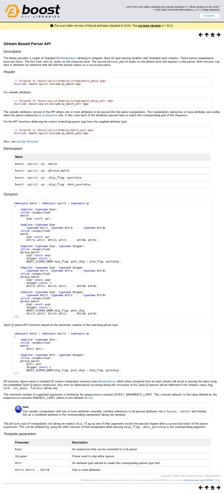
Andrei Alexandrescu (183, 9)
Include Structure (27, 141)
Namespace (13, 148)
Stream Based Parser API (27, 44)
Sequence (51, 115)
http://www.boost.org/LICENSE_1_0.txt (202, 480)
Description (12, 51)
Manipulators (68, 58)
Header (9, 72)
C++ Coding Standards (208, 9)
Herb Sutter (161, 9)
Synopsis (11, 194)
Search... (211, 15)
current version (149, 26)
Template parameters (20, 434)
